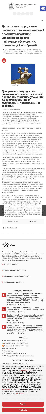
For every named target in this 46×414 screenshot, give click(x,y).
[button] (43, 8)
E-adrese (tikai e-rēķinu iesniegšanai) (16, 346)
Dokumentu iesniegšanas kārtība (17, 276)
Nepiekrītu (23, 410)
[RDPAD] (23, 6)
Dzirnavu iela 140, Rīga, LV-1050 (14, 341)
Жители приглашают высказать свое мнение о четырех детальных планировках (25, 308)
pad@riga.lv (14, 348)
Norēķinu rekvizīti (11, 264)
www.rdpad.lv (30, 179)
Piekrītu (23, 404)
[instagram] (27, 13)
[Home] (3, 49)
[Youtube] (23, 13)
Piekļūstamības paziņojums (15, 270)
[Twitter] (15, 13)
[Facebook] (19, 13)
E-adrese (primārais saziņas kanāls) (16, 343)
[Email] (31, 13)
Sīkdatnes (6, 389)
